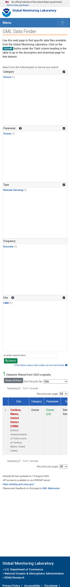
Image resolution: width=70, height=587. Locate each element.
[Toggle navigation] (62, 22)
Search (12, 360)
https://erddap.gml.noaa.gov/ (18, 484)
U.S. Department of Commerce (24, 569)
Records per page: (47, 393)
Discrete (8, 246)
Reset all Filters (13, 380)
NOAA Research (14, 577)
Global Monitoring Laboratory (34, 10)
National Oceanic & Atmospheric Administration (34, 573)
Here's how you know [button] (17, 5)
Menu (7, 23)
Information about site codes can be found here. (39, 365)
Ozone (7, 77)
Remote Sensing (13, 190)
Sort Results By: (33, 381)
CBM (6, 303)
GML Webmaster (51, 488)
